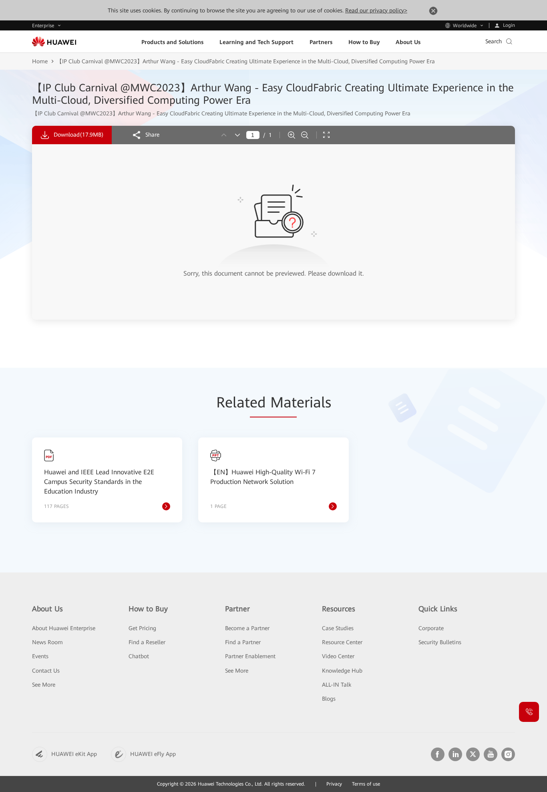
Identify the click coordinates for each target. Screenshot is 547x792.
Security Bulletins (439, 642)
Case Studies (338, 628)
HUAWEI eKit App (74, 754)
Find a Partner (243, 642)
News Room (47, 642)
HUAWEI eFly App (153, 754)
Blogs (329, 698)
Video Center (338, 656)
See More (43, 684)
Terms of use (366, 784)
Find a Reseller (147, 642)
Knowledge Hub (342, 670)
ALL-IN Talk (336, 684)
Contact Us (46, 670)
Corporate (431, 628)
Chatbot (139, 656)
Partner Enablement (250, 656)
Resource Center (342, 642)
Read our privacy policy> (376, 10)
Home (40, 61)
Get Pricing (142, 628)
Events (40, 656)
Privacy (334, 784)
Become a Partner (247, 628)
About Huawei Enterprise (63, 628)
